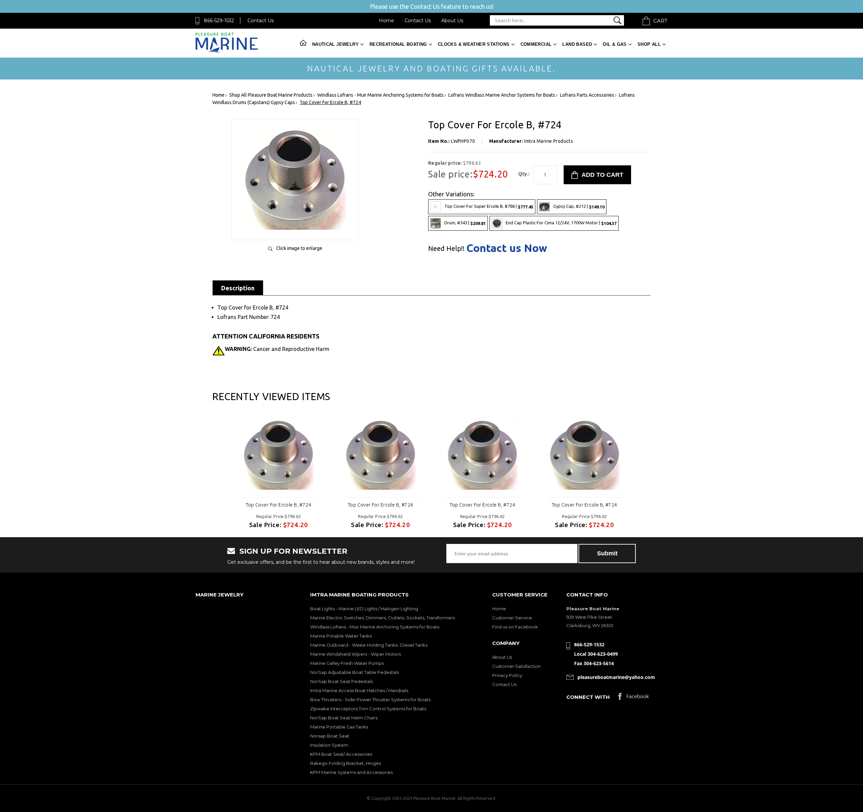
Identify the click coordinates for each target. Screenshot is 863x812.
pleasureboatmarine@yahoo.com (616, 677)
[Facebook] (633, 698)
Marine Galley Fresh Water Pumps (347, 663)
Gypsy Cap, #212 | (578, 206)
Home (386, 21)
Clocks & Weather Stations (474, 44)
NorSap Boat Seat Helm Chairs (344, 717)
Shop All (649, 44)
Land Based (577, 44)
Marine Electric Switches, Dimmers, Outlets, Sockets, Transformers (382, 617)
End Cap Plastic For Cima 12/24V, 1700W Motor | (561, 222)
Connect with (588, 697)
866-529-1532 (219, 21)
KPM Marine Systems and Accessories (351, 772)
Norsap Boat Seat (329, 736)
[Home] (227, 51)
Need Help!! (446, 248)
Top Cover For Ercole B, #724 (278, 505)
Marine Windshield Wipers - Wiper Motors (355, 654)
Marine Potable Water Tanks (341, 636)
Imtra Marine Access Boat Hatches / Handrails (359, 690)
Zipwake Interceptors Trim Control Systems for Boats (368, 708)
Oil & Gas (615, 44)
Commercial (536, 44)
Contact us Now (506, 247)
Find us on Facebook (515, 626)
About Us (452, 21)
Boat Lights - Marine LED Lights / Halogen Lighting (364, 608)
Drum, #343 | (465, 222)
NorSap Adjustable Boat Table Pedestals (354, 672)
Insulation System (329, 745)
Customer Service (512, 617)
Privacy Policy (507, 675)
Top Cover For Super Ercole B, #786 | (488, 206)
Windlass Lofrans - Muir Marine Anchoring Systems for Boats (374, 626)
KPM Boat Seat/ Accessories (341, 754)
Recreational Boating (398, 44)
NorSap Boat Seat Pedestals (341, 681)
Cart (660, 21)
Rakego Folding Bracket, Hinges (345, 763)
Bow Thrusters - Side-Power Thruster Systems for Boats (370, 699)
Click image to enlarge (299, 248)
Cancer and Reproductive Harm (277, 349)
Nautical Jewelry (335, 44)
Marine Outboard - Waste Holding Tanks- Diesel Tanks (368, 645)
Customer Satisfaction (516, 666)
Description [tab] (238, 288)
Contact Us (260, 21)
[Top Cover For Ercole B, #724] (295, 228)
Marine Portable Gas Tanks (339, 726)
